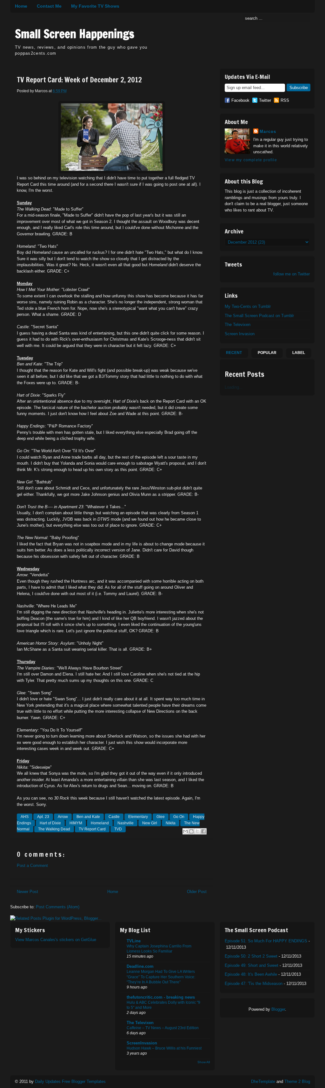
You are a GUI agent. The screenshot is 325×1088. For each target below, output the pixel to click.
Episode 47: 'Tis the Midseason (253, 983)
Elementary (138, 816)
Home (21, 6)
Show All (203, 1062)
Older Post (197, 891)
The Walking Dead (54, 829)
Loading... (234, 387)
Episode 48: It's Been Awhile (251, 974)
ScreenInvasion (142, 1043)
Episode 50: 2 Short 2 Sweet (251, 956)
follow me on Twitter (291, 274)
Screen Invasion (240, 333)
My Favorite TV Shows (95, 6)
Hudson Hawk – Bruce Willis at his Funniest (164, 1048)
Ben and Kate (88, 816)
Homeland (100, 823)
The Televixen (237, 324)
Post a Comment (32, 865)
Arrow (63, 816)
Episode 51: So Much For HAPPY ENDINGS (266, 941)
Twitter (265, 100)
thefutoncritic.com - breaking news (161, 997)
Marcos (268, 131)
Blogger (278, 1009)
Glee (160, 816)
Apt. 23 (43, 816)
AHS (25, 816)
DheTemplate (263, 1081)
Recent (234, 352)
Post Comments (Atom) (57, 906)
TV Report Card (92, 829)
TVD (118, 829)
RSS (285, 100)
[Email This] (185, 831)
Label (298, 352)
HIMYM (76, 823)
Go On (178, 816)
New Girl (149, 823)
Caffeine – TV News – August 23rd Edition (163, 1028)
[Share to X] (197, 831)
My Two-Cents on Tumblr (248, 306)
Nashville (125, 823)
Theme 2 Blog (297, 1081)
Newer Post (27, 891)
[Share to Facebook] (203, 831)
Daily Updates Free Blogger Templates (70, 1081)
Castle (114, 816)
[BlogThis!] (191, 831)
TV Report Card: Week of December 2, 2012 (79, 80)
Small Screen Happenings (74, 34)
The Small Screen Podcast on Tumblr (259, 315)
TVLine (134, 941)
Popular (267, 352)
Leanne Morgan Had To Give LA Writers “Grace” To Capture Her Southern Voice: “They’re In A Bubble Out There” (161, 976)
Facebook (240, 100)
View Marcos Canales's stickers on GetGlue (55, 939)
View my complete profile (251, 160)
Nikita (171, 823)
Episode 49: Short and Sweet (251, 965)
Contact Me (49, 6)
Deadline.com (140, 966)
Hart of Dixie (50, 823)
